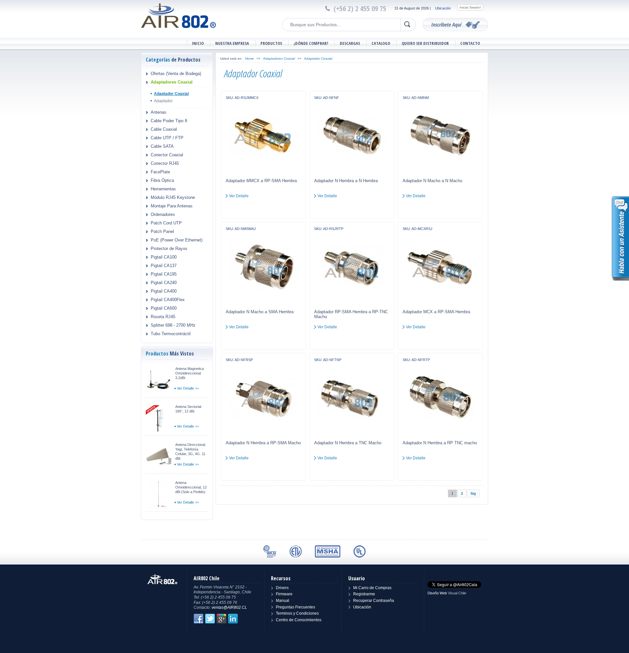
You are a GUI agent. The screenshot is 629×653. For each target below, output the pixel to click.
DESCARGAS (350, 43)
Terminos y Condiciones (297, 613)
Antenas (158, 112)
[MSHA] (327, 551)
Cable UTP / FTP (167, 137)
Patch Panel (162, 231)
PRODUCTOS (271, 43)
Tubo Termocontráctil (171, 333)
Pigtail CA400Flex (168, 299)
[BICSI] (270, 551)
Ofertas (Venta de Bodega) (176, 73)
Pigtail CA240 (164, 282)
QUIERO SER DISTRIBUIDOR (425, 43)
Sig (473, 493)
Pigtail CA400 (164, 291)
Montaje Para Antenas (172, 205)
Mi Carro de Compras (372, 588)
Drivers (282, 588)
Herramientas (163, 188)
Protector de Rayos (169, 248)
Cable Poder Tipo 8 (169, 120)
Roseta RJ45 (163, 316)
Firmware (284, 594)
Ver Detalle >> (188, 388)
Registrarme (364, 594)
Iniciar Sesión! (470, 7)
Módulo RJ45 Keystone (173, 197)
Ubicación (443, 8)
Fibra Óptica (162, 180)
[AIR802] (178, 15)
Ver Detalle (239, 196)
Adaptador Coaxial (171, 93)
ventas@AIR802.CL (229, 607)
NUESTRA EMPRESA (232, 43)
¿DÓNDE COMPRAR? (311, 43)
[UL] (359, 551)
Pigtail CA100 (164, 257)
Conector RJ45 (165, 163)
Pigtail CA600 (164, 308)
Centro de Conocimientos (298, 620)
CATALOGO (381, 43)
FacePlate (160, 171)
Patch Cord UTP (166, 223)
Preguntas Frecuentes (295, 607)
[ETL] (295, 551)
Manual (282, 600)
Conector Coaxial (167, 154)
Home (249, 58)
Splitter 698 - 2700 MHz (173, 325)
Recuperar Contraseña (373, 600)
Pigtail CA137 (164, 265)
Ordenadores (163, 214)
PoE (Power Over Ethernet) (176, 240)
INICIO (198, 43)
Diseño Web (437, 593)
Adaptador (163, 101)
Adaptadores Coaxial (172, 82)
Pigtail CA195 (164, 274)
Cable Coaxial (164, 129)
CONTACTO (470, 43)
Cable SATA (162, 146)
